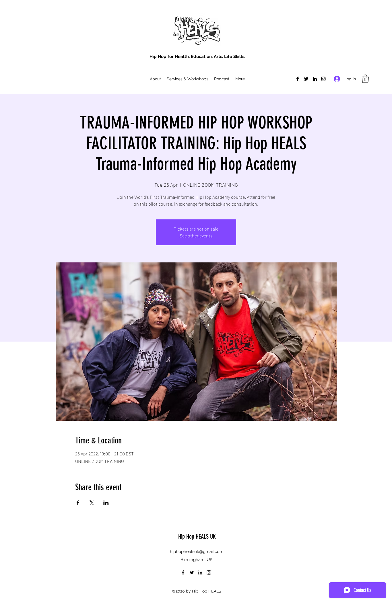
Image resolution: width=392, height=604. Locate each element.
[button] (365, 79)
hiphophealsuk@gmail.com (197, 551)
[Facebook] (297, 79)
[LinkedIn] (315, 79)
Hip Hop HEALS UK (197, 536)
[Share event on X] (92, 502)
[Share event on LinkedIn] (106, 502)
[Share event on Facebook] (78, 502)
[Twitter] (306, 79)
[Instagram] (323, 79)
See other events (196, 235)
